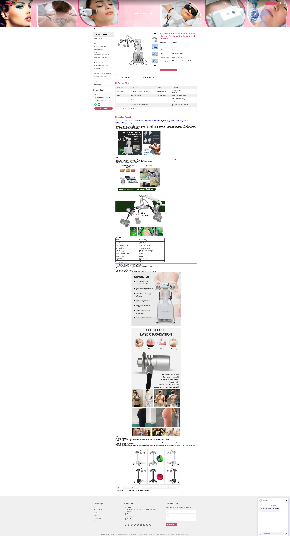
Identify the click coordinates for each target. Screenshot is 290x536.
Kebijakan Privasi (105, 534)
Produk (233, 3)
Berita (95, 515)
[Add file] (260, 533)
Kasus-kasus (97, 518)
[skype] (99, 104)
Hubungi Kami (247, 3)
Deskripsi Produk (148, 77)
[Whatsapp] (95, 104)
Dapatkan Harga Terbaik (168, 70)
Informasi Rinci (126, 77)
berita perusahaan (257, 3)
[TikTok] (144, 525)
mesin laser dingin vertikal (130, 487)
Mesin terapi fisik (109, 29)
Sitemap (112, 534)
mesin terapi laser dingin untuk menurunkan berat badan (133, 490)
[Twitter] (128, 525)
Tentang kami (224, 3)
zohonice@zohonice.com (103, 97)
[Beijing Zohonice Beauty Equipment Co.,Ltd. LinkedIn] (141, 525)
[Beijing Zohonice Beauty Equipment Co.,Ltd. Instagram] (135, 525)
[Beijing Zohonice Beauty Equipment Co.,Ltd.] (11, 3)
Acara (239, 3)
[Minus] (286, 500)
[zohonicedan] (150, 525)
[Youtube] (138, 525)
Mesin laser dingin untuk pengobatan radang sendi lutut (159, 487)
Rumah (216, 3)
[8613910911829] (147, 525)
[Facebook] (132, 525)
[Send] (286, 533)
